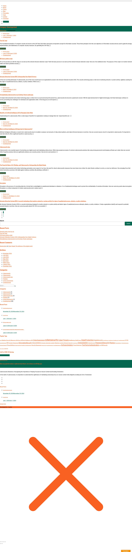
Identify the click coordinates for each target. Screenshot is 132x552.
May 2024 (5, 259)
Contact (5, 17)
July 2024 (5, 255)
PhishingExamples (125, 343)
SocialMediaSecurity (57, 345)
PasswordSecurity (102, 343)
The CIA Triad (3, 40)
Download (5, 19)
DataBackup (72, 340)
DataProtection (87, 340)
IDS (7, 343)
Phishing (5, 279)
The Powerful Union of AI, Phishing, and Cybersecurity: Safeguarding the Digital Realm (23, 165)
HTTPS (126, 340)
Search (2, 221)
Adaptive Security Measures (9, 340)
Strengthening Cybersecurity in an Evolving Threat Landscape (16, 95)
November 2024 (7, 253)
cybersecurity (51, 340)
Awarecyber (3, 246)
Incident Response (13, 343)
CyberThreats (63, 340)
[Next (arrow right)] (2, 543)
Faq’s (4, 15)
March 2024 (6, 263)
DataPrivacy (78, 340)
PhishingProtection (3, 345)
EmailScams (111, 340)
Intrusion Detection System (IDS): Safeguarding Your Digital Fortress (18, 76)
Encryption (3, 183)
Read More (3, 49)
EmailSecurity (115, 340)
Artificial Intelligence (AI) (27, 340)
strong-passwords (8, 281)
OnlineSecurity (91, 343)
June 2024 (6, 257)
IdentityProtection (3, 343)
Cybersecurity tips (5, 147)
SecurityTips (44, 345)
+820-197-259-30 (5, 355)
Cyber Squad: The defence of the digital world (20, 246)
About (4, 8)
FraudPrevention (121, 340)
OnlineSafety (83, 343)
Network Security (68, 343)
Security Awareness (37, 345)
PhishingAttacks (118, 343)
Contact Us (6, 22)
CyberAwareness (39, 340)
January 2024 (6, 264)
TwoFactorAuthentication (90, 345)
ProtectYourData (18, 345)
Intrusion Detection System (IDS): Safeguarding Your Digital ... (13, 329)
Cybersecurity (6, 273)
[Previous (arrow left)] (0, 543)
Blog (4, 11)
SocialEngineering (50, 345)
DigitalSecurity (98, 340)
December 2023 (7, 266)
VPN (100, 345)
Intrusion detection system (48, 343)
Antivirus (18, 340)
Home (4, 6)
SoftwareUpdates (67, 345)
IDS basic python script (6, 58)
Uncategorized (7, 37)
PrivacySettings (11, 345)
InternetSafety (36, 343)
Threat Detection (77, 345)
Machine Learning (59, 343)
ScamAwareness (28, 345)
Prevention (6, 13)
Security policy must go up (7, 232)
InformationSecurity (25, 343)
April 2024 (5, 261)
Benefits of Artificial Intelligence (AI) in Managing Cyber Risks (16, 113)
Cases (4, 9)
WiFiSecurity (104, 345)
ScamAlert (23, 345)
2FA (0, 340)
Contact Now (3, 367)
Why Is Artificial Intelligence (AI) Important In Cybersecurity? (16, 129)
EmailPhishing (105, 340)
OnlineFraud (75, 343)
